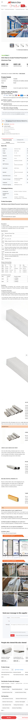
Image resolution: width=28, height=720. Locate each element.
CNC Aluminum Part (5, 674)
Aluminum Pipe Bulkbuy (17, 708)
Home (2, 9)
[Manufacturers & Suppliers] (14, 2)
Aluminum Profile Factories (21, 698)
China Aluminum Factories (7, 698)
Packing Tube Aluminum (18, 704)
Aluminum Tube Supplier (20, 701)
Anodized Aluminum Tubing (20, 692)
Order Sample (22, 73)
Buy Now (9, 717)
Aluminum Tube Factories (7, 701)
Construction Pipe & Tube (20, 9)
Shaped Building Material (17, 689)
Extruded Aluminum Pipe (7, 692)
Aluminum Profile (5, 689)
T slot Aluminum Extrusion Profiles (19, 674)
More (2, 710)
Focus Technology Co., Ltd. (16, 714)
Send (12, 635)
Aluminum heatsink (17, 672)
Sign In (3, 133)
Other (2, 677)
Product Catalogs (19, 669)
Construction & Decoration (9, 9)
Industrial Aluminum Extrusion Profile (7, 672)
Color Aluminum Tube (6, 704)
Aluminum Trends (5, 708)
